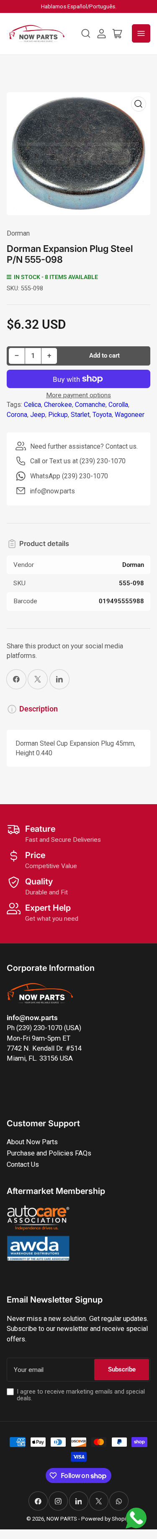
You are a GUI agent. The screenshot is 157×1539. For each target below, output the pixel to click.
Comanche (90, 405)
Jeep (37, 415)
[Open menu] (141, 33)
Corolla (118, 405)
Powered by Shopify (106, 1519)
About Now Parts (32, 1142)
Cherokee (58, 405)
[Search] (86, 33)
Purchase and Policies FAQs (49, 1153)
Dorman (18, 233)
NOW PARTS (61, 1519)
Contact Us (23, 1164)
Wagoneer (129, 415)
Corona (17, 415)
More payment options (78, 395)
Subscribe (122, 1369)
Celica (32, 405)
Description (38, 709)
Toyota (102, 415)
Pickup (58, 415)
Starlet (80, 415)
